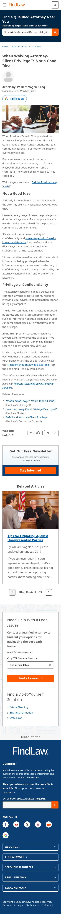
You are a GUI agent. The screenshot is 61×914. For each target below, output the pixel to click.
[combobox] (30, 664)
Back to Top (32, 737)
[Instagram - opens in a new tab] (38, 824)
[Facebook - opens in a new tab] (6, 824)
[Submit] (54, 804)
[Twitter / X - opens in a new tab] (27, 824)
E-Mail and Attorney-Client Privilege (26, 417)
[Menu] (4, 5)
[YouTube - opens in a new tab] (16, 824)
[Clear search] (50, 664)
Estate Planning (19, 707)
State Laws (16, 718)
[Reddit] (49, 824)
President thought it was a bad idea (28, 364)
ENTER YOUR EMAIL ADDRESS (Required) (24, 798)
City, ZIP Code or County (22, 658)
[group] (30, 543)
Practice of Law (19, 46)
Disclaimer (31, 905)
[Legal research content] (55, 877)
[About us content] (55, 846)
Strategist (36, 46)
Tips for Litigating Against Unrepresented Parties (28, 538)
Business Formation (21, 712)
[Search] (55, 5)
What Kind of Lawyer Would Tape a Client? (30, 401)
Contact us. (33, 777)
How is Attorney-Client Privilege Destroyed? (31, 409)
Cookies (45, 905)
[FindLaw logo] (18, 5)
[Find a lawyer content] (55, 857)
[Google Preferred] (6, 835)
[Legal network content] (55, 887)
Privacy (17, 905)
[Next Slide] (49, 592)
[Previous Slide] (12, 592)
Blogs (5, 46)
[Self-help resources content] (55, 867)
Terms (6, 905)
